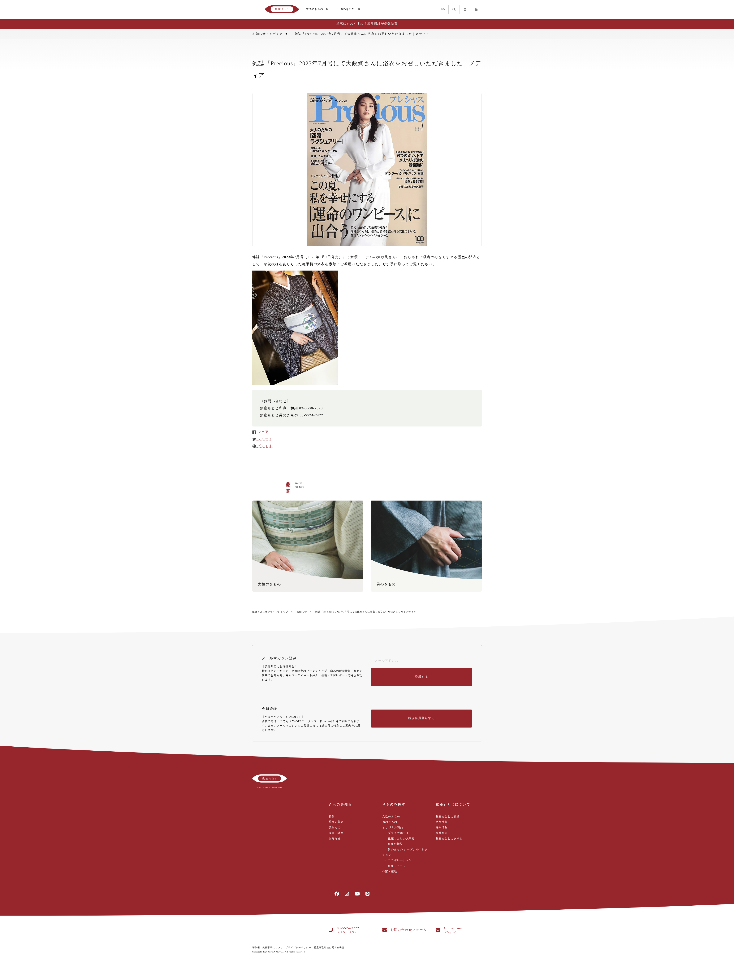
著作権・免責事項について (267, 947)
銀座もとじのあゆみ (449, 838)
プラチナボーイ (398, 833)
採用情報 (442, 827)
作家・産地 (389, 871)
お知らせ (302, 611)
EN (443, 9)
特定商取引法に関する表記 (329, 947)
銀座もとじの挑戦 (448, 816)
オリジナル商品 (392, 827)
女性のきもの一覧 (317, 9)
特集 (332, 816)
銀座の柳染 (395, 844)
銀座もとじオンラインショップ (270, 611)
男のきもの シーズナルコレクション (405, 852)
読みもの (335, 827)
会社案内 (442, 833)
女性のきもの (391, 816)
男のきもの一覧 (350, 9)
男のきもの (389, 822)
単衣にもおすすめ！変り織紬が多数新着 (367, 23)
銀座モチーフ (397, 866)
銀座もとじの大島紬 (401, 838)
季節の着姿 (336, 822)
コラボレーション (400, 860)
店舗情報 (442, 822)
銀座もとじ (282, 9)
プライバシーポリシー (298, 947)
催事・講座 (336, 833)
